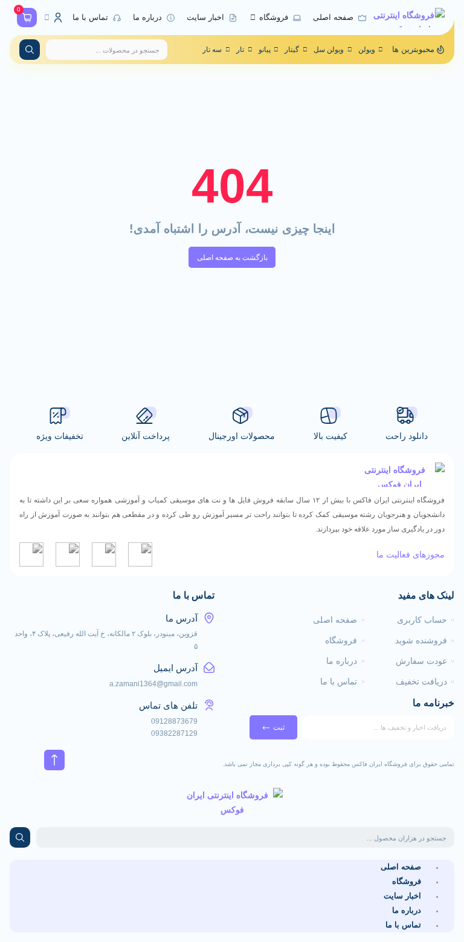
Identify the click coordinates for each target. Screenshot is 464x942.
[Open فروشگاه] (252, 18)
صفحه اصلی (401, 866)
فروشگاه (406, 881)
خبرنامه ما (433, 703)
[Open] (46, 17)
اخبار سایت (402, 895)
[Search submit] (29, 49)
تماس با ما (403, 924)
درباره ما (406, 910)
